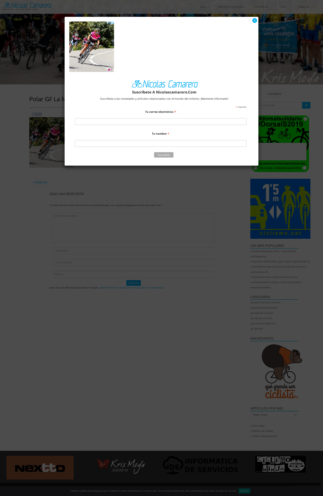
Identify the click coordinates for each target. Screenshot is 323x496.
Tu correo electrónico (160, 111)
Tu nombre (160, 133)
